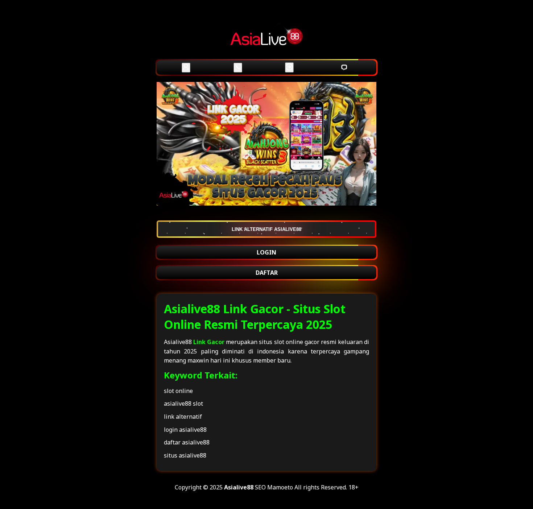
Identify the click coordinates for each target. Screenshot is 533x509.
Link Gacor (208, 342)
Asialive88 (238, 487)
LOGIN (266, 252)
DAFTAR (267, 273)
